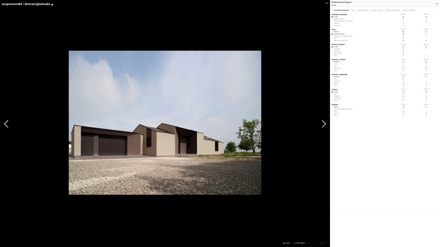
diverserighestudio (37, 4)
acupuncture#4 (12, 4)
